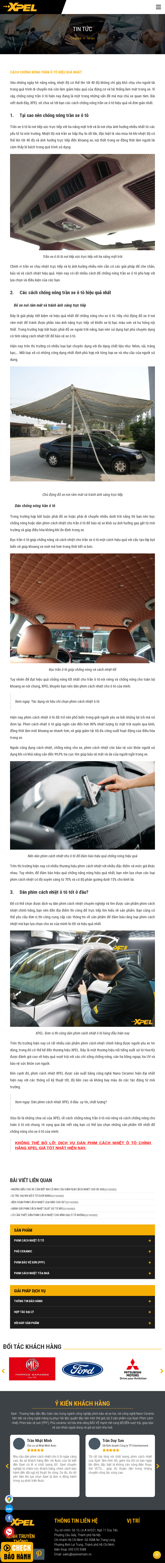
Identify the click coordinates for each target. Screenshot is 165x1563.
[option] (32, 1368)
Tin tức (91, 38)
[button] (3, 1371)
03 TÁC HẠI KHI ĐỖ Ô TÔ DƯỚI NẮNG (37, 1195)
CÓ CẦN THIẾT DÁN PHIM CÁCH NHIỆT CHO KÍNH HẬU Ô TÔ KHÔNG (54, 1215)
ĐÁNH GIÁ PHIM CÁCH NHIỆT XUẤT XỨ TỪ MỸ (43, 1208)
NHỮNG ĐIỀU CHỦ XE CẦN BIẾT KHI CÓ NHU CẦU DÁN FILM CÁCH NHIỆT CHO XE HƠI (64, 1189)
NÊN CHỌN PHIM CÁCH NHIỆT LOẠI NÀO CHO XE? (44, 1202)
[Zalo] (9, 1499)
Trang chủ (75, 38)
